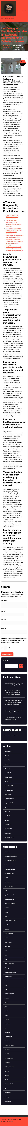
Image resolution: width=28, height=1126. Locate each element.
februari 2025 (8, 829)
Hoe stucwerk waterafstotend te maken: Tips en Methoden (14, 711)
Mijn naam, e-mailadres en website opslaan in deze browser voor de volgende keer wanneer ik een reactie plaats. (14, 640)
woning (7, 1097)
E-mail (3, 619)
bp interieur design (10, 895)
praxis (6, 1002)
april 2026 (7, 768)
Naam (3, 611)
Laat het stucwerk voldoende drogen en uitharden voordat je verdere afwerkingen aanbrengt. (14, 248)
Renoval (10, 1121)
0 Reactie (20, 76)
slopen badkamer (9, 1045)
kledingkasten (8, 976)
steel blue (7, 1049)
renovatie (7, 1019)
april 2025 (7, 820)
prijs (6, 1006)
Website (3, 628)
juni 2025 (7, 811)
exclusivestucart (9, 76)
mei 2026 (7, 764)
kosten (6, 981)
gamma (7, 929)
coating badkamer (9, 899)
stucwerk (7, 1062)
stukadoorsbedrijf (9, 1067)
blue (6, 890)
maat (6, 985)
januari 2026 (8, 781)
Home (6, 45)
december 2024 (9, 837)
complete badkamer (10, 903)
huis (6, 955)
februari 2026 (8, 777)
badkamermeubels (10, 869)
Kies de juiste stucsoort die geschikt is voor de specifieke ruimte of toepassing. (14, 230)
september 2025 (9, 798)
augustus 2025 (9, 803)
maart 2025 (8, 824)
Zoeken (5, 660)
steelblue (7, 1054)
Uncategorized (7, 47)
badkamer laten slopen (11, 856)
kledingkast (8, 968)
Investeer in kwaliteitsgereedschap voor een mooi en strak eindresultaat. (14, 235)
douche (7, 925)
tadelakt (7, 1071)
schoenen (7, 1032)
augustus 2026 (9, 751)
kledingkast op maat (10, 972)
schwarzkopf (8, 1036)
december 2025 (9, 786)
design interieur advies (11, 920)
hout (6, 951)
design (6, 916)
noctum (7, 998)
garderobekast (9, 933)
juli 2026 (7, 755)
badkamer (7, 852)
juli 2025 (7, 807)
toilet (6, 1079)
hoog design (8, 942)
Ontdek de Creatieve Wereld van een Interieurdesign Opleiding (14, 684)
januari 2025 (8, 833)
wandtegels (8, 1092)
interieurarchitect (9, 963)
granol (6, 938)
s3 (5, 1028)
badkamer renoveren (10, 860)
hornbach (7, 946)
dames (6, 912)
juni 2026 (7, 760)
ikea (6, 959)
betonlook (7, 882)
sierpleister (8, 1041)
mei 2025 (7, 816)
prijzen (6, 1011)
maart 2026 (8, 773)
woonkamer (8, 1101)
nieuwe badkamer (9, 993)
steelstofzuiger (9, 1058)
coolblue (7, 908)
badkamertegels (9, 873)
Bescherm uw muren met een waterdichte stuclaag (13, 718)
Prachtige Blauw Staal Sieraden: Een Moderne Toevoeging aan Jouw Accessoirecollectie (13, 702)
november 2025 (9, 790)
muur (6, 989)
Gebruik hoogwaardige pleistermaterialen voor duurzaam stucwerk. (12, 217)
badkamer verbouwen (10, 865)
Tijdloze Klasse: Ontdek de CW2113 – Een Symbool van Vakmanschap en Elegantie (13, 692)
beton (6, 877)
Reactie (4, 600)
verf (6, 1088)
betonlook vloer (9, 886)
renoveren (7, 1024)
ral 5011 (7, 1015)
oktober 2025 (8, 794)
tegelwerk (7, 1075)
